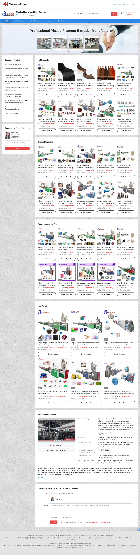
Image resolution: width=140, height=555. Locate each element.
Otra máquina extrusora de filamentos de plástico (13, 108)
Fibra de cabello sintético (13, 64)
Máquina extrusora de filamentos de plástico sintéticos (16, 89)
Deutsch (60, 538)
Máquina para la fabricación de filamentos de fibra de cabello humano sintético (47, 86)
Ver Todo (40, 478)
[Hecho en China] (15, 4)
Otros (7, 117)
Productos (20, 21)
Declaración (41, 535)
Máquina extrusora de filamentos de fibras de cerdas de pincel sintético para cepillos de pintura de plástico (86, 345)
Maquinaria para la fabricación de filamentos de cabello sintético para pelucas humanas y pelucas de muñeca (53, 345)
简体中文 (26, 538)
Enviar (54, 522)
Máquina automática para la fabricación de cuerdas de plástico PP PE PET (86, 203)
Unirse (125, 5)
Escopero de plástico (11, 113)
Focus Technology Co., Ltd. (66, 543)
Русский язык (83, 538)
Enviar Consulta (47, 95)
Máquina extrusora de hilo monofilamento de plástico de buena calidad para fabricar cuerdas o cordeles (119, 393)
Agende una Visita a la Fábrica (56, 450)
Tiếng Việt (129, 538)
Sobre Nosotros (35, 21)
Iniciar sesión (117, 5)
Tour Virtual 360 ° (57, 445)
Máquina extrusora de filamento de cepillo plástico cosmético (16, 95)
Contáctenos (62, 21)
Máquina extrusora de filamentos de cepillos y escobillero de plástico (16, 76)
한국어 (91, 538)
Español (53, 538)
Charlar (16, 138)
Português (68, 538)
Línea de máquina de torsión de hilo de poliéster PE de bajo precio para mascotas (126, 285)
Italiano (75, 538)
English (20, 538)
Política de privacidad (66, 535)
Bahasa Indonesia (70, 540)
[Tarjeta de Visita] (29, 128)
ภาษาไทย (115, 538)
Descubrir (49, 21)
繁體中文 (34, 538)
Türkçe (122, 538)
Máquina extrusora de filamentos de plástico (16, 70)
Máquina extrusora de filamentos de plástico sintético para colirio (16, 102)
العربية (96, 538)
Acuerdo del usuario (51, 535)
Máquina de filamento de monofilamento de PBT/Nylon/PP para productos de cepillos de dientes (85, 393)
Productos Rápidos (98, 535)
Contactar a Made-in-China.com (82, 535)
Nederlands (103, 538)
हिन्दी (110, 538)
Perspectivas (109, 535)
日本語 (40, 538)
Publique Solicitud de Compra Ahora (97, 522)
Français (46, 538)
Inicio (7, 21)
